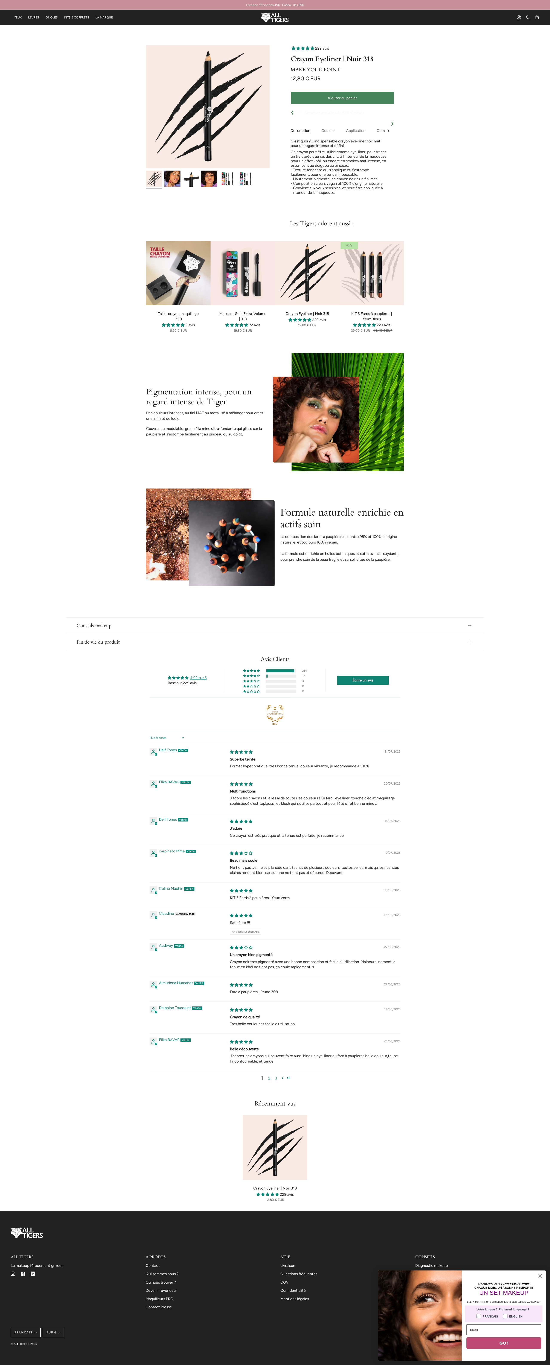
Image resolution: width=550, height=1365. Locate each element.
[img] (241, 752)
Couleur (328, 130)
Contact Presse (159, 1307)
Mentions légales (294, 1298)
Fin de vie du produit (98, 642)
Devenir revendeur (161, 1290)
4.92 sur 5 (198, 677)
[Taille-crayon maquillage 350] (178, 273)
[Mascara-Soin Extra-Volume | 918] (243, 273)
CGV (284, 1282)
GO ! (504, 1343)
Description (300, 130)
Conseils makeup (94, 625)
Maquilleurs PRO (159, 1298)
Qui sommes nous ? (162, 1274)
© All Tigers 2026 (24, 1344)
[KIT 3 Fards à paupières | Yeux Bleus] (371, 273)
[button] (303, 48)
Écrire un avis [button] (363, 680)
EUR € (51, 1332)
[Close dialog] (540, 1276)
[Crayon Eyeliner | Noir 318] (307, 273)
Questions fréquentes (298, 1274)
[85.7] (275, 713)
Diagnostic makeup (431, 1265)
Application (355, 130)
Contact (153, 1265)
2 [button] (269, 1078)
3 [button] (276, 1078)
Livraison (287, 1265)
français (24, 1332)
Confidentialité (293, 1290)
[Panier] (536, 17)
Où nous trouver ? (161, 1282)
